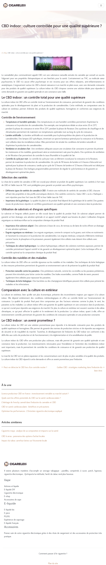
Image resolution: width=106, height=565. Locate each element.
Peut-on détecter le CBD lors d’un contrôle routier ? (25, 367)
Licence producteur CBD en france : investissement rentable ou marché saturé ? (35, 393)
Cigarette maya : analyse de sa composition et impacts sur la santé (30, 430)
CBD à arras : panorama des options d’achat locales (23, 436)
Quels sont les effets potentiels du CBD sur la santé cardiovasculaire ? (31, 398)
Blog (5, 53)
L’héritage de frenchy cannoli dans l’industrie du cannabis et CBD (29, 402)
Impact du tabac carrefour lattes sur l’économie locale (24, 440)
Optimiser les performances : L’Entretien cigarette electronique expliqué (32, 411)
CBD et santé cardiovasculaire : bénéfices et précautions (25, 406)
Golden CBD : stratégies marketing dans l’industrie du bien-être (79, 369)
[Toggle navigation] (101, 5)
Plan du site (53, 563)
